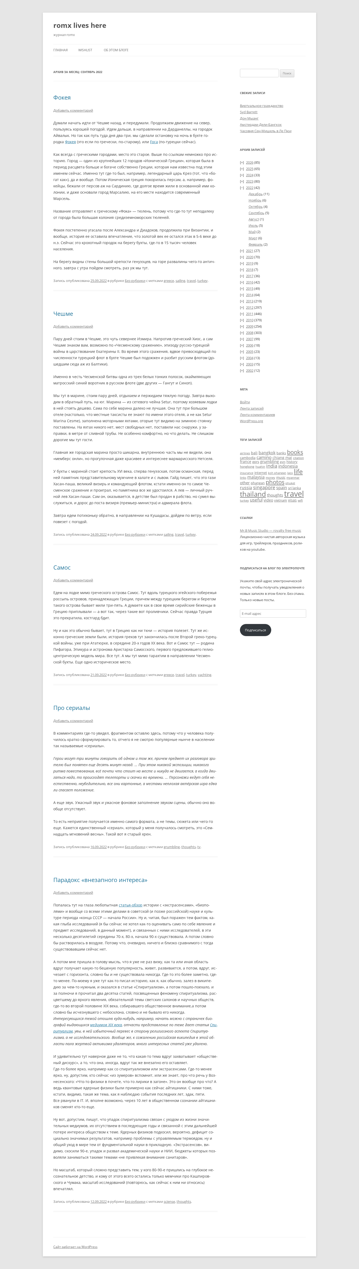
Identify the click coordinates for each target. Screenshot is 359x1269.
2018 (249, 269)
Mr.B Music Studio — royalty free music (270, 530)
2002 (249, 370)
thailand (253, 494)
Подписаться (255, 630)
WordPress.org (251, 421)
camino (264, 457)
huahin (260, 466)
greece (169, 280)
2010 (249, 320)
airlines (245, 453)
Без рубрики (135, 280)
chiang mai (282, 457)
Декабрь (256, 194)
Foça (154, 141)
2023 (249, 181)
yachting (204, 674)
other (245, 482)
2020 (249, 257)
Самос (62, 567)
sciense (169, 1201)
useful (256, 500)
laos (290, 473)
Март (253, 238)
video (268, 500)
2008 (249, 332)
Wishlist (85, 50)
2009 (249, 326)
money (270, 477)
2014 (249, 294)
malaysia (256, 477)
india (271, 465)
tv (199, 846)
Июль (253, 225)
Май (252, 231)
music (280, 477)
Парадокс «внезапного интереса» (100, 880)
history (292, 461)
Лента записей (252, 408)
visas (292, 500)
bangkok (267, 453)
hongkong (247, 466)
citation (298, 458)
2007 (249, 339)
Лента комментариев (257, 414)
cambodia (247, 457)
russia (246, 488)
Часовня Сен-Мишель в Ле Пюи (265, 130)
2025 (249, 168)
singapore (264, 487)
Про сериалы (71, 707)
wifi (300, 500)
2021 (249, 250)
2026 (249, 162)
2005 (249, 351)
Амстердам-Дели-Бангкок (261, 124)
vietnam (280, 500)
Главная (60, 50)
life (298, 471)
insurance (246, 473)
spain (281, 488)
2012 (249, 307)
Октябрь (256, 206)
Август (254, 219)
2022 (249, 187)
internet (260, 473)
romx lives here (79, 25)
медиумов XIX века (106, 1024)
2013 (249, 301)
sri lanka (294, 488)
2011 (249, 313)
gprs (255, 461)
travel (191, 280)
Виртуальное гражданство (261, 105)
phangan (258, 483)
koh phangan (277, 473)
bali (254, 452)
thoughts (188, 846)
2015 (249, 288)
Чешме (63, 313)
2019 (249, 263)
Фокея (62, 97)
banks (281, 453)
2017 (249, 276)
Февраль (256, 244)
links (243, 477)
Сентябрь (256, 212)
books (295, 452)
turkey (202, 280)
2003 (249, 364)
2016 (249, 282)
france (245, 461)
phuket (290, 483)
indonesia (288, 466)
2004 (249, 357)
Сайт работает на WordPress (75, 1247)
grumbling (172, 846)
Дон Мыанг (249, 118)
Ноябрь (255, 200)
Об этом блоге (116, 50)
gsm (282, 462)
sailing (180, 280)
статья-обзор (130, 904)
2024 (249, 175)
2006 (249, 345)
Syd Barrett (249, 112)
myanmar (293, 477)
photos (275, 482)
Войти (245, 402)
